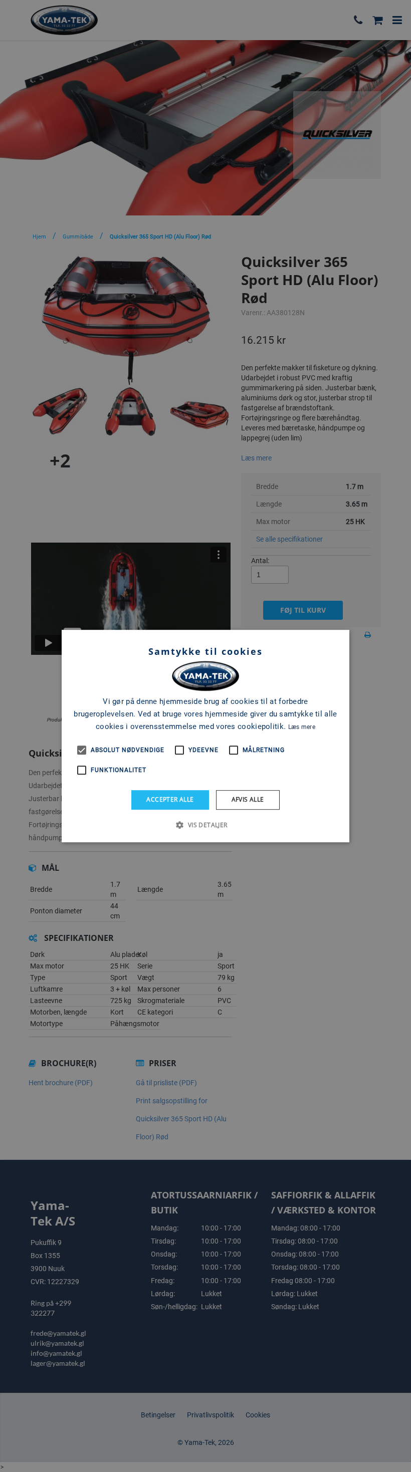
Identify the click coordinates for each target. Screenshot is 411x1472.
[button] (205, 825)
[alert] (205, 736)
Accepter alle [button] (169, 799)
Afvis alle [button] (248, 799)
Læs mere (301, 726)
